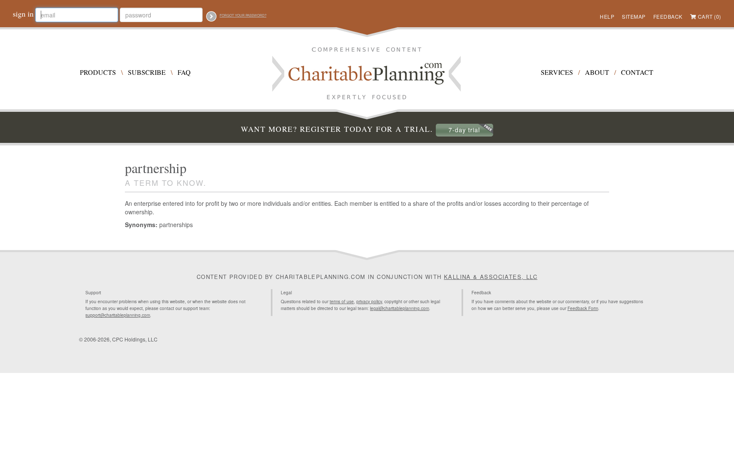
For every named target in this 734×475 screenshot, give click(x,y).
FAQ (184, 72)
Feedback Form (582, 308)
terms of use (342, 301)
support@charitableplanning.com (117, 315)
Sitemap (634, 16)
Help (607, 16)
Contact (637, 72)
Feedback (668, 16)
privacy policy (369, 301)
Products (98, 72)
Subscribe (147, 72)
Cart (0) (709, 16)
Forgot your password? (243, 15)
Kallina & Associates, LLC (490, 277)
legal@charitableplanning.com (399, 308)
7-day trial (464, 129)
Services (557, 72)
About (597, 72)
